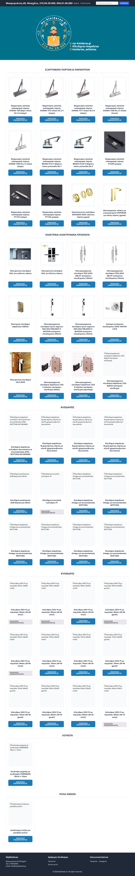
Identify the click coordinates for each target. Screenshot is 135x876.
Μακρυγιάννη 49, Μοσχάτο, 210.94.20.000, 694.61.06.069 (39, 3)
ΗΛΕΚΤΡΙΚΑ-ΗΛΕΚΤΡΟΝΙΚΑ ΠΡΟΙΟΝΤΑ (67, 234)
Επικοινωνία (85, 3)
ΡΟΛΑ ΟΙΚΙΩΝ (67, 794)
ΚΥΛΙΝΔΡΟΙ (67, 573)
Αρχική (76, 3)
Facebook (93, 861)
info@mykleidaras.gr (18, 866)
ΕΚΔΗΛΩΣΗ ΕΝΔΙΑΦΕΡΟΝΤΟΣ (20, 119)
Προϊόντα (51, 861)
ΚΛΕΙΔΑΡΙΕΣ (67, 407)
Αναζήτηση (124, 3)
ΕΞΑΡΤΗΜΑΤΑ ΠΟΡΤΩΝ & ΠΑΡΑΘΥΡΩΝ (67, 69)
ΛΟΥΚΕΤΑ (67, 735)
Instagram (103, 861)
